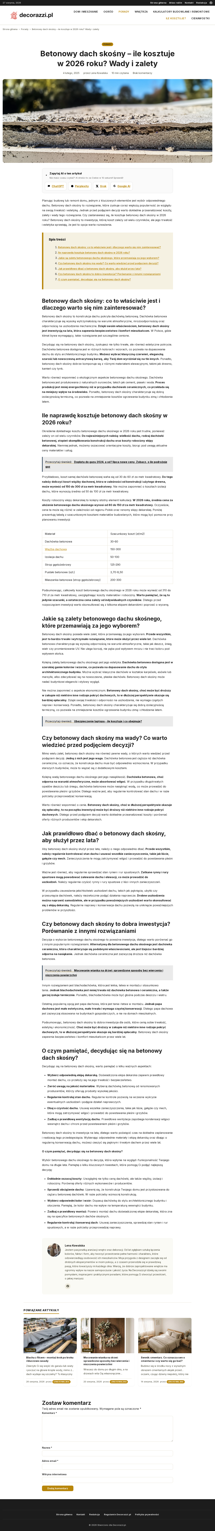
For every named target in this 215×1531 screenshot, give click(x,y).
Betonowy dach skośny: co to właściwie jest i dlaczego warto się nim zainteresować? (109, 247)
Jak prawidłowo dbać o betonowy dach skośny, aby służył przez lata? (99, 268)
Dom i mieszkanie (86, 11)
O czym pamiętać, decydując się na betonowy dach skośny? (94, 279)
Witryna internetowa (54, 1474)
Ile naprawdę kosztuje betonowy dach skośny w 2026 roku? (94, 252)
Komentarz (49, 1413)
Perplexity (82, 186)
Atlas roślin (175, 3)
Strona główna (158, 3)
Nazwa (47, 1447)
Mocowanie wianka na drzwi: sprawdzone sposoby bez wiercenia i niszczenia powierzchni (106, 1361)
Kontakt (189, 3)
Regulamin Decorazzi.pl (117, 1514)
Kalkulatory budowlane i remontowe (181, 11)
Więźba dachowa (56, 549)
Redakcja (201, 3)
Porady (124, 11)
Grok (103, 186)
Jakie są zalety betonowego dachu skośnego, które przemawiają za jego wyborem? (108, 258)
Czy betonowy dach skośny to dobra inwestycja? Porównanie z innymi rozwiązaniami (109, 274)
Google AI (123, 186)
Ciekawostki (200, 18)
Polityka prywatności (147, 1514)
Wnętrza (141, 11)
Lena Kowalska (99, 73)
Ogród (108, 11)
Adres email (50, 1460)
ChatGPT (58, 186)
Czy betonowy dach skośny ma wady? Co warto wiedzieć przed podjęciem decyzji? (108, 263)
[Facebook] (211, 3)
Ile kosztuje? (176, 18)
